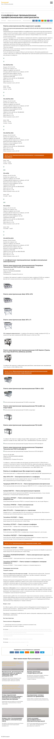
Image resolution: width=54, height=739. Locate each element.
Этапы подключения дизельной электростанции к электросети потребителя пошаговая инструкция (12, 697)
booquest (5, 2)
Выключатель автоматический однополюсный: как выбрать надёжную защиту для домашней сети (12, 674)
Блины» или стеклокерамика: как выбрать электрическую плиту (12, 720)
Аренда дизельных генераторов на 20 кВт (35, 672)
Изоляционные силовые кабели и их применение (35, 695)
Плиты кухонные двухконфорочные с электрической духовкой (36, 720)
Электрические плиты (16, 20)
